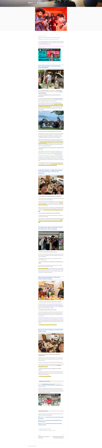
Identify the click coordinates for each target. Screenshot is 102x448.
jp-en (48, 430)
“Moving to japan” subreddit (57, 98)
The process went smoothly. (58, 153)
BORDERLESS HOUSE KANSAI (43, 430)
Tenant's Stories (52, 430)
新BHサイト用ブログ (35, 3)
